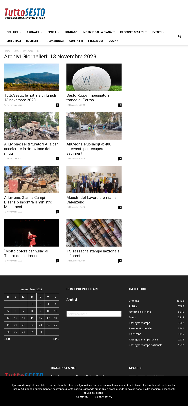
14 (23, 318)
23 (40, 325)
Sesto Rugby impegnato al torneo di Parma (88, 97)
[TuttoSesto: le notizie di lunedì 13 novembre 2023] (31, 77)
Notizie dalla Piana (97, 32)
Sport (52, 32)
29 (32, 332)
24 (48, 325)
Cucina (113, 41)
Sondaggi (71, 32)
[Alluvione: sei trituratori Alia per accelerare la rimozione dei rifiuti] (31, 126)
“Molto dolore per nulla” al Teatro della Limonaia (26, 253)
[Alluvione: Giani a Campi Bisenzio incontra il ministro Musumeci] (31, 179)
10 (48, 311)
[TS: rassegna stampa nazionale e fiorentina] (94, 232)
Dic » (56, 339)
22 (32, 325)
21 (23, 325)
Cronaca (33, 32)
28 (23, 332)
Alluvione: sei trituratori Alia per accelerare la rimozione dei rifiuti (31, 149)
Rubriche (32, 41)
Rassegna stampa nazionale (145, 345)
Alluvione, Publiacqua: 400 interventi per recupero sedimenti (88, 149)
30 (40, 332)
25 (55, 325)
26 (8, 332)
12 (8, 318)
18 (55, 318)
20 (15, 325)
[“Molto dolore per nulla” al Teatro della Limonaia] (31, 232)
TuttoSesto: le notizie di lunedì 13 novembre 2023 (30, 97)
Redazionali (55, 41)
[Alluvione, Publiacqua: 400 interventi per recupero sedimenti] (94, 126)
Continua (82, 396)
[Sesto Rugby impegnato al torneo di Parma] (94, 77)
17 (48, 318)
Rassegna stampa (139, 323)
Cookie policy (103, 396)
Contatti (76, 41)
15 (32, 318)
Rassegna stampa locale (143, 339)
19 (8, 325)
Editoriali (14, 41)
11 (55, 311)
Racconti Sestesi (132, 32)
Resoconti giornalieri (141, 328)
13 (15, 318)
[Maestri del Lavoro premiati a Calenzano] (94, 179)
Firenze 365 (96, 41)
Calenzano (135, 334)
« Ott (7, 339)
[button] (179, 36)
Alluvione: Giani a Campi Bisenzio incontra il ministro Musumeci (28, 202)
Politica (13, 32)
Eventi (157, 32)
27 (15, 332)
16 (40, 318)
